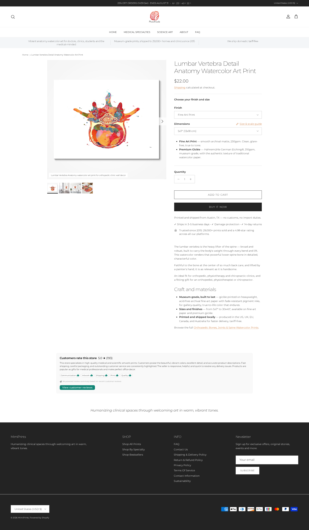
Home (25, 55)
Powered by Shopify (39, 517)
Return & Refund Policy (188, 460)
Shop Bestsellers (132, 454)
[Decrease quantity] (177, 179)
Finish (178, 107)
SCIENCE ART (165, 32)
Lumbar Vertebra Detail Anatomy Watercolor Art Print (57, 55)
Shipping (179, 87)
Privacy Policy (182, 465)
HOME (113, 32)
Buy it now (218, 207)
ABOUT (184, 32)
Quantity (180, 171)
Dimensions (182, 123)
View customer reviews (77, 387)
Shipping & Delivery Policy (190, 454)
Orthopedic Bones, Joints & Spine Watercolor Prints (226, 327)
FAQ (197, 32)
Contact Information (187, 475)
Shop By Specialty (133, 449)
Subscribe (247, 470)
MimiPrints (23, 517)
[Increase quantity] (191, 179)
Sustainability (182, 481)
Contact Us (181, 449)
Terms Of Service (184, 470)
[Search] (13, 17)
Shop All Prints (131, 444)
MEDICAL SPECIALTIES (137, 32)
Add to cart (218, 194)
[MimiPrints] (154, 16)
